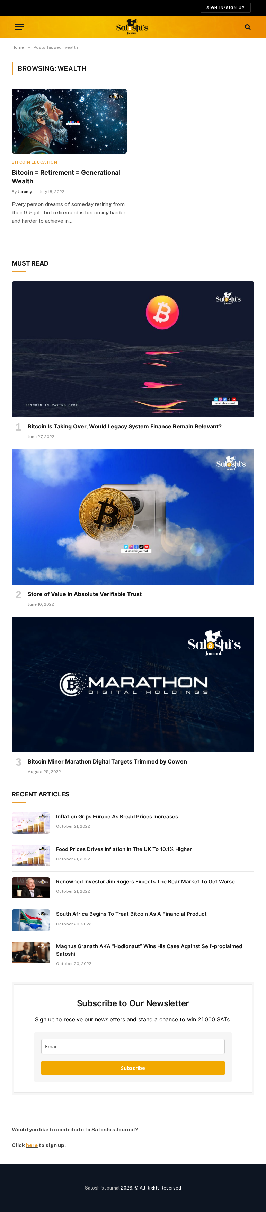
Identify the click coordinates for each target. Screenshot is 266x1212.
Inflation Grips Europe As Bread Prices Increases (117, 816)
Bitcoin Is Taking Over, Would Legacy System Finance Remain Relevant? (125, 426)
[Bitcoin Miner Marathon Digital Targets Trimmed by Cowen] (133, 685)
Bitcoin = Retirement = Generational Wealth (66, 176)
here (32, 1145)
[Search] (247, 27)
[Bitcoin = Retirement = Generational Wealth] (69, 121)
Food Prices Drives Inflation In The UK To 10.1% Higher (124, 849)
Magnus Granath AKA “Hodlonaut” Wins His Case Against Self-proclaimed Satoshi (149, 950)
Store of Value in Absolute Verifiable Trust (85, 594)
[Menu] (19, 27)
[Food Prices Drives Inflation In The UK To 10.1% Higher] (31, 855)
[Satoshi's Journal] (133, 27)
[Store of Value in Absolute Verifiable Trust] (133, 517)
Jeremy (25, 191)
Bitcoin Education (34, 162)
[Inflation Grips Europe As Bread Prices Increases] (31, 823)
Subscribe (133, 1068)
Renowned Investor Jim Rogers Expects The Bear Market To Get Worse (145, 881)
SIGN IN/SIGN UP (225, 8)
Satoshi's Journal (102, 1188)
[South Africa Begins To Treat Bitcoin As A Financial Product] (31, 920)
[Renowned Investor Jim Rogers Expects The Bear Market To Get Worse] (31, 888)
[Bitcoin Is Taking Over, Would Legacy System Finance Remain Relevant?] (133, 349)
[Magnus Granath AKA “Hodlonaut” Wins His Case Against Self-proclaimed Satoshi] (31, 952)
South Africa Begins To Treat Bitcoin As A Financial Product (131, 913)
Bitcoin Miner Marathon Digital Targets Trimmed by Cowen (107, 761)
